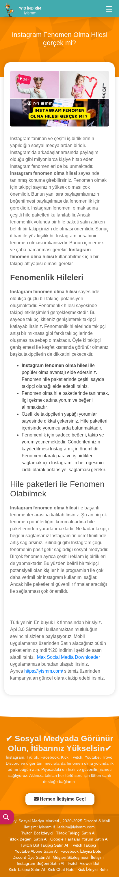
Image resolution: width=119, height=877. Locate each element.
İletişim (97, 857)
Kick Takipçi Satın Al (27, 869)
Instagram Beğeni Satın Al (40, 863)
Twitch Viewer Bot (83, 863)
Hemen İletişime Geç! (62, 799)
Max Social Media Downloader (68, 657)
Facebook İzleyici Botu (80, 851)
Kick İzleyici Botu (92, 869)
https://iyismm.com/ (43, 671)
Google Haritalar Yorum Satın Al (79, 839)
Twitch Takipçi (83, 845)
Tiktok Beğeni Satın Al (27, 839)
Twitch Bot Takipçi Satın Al (44, 845)
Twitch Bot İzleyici (37, 833)
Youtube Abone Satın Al (36, 851)
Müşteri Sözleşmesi (70, 857)
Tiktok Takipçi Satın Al (75, 833)
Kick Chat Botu (61, 869)
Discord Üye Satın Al (31, 857)
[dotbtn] (111, 6)
